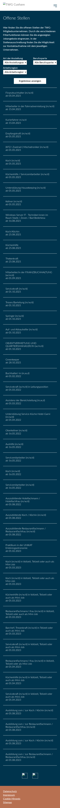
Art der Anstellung (13, 58)
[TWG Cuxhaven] (14, 5)
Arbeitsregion (10, 68)
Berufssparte (40, 58)
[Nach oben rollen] (53, 801)
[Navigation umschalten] (55, 5)
